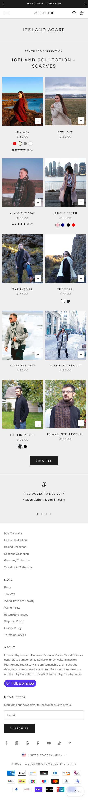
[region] (44, 494)
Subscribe (19, 728)
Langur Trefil (65, 213)
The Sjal (22, 131)
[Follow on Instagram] (17, 743)
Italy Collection (13, 533)
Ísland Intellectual (65, 434)
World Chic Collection (18, 567)
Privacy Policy (12, 628)
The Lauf (65, 131)
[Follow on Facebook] (6, 743)
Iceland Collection (15, 540)
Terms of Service (15, 635)
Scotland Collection (16, 554)
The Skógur (22, 289)
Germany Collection (17, 560)
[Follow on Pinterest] (38, 743)
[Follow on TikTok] (59, 743)
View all (44, 460)
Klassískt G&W (22, 365)
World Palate (12, 607)
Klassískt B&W (22, 213)
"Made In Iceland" (65, 365)
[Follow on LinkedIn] (70, 743)
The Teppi (65, 289)
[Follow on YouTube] (49, 743)
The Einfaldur (22, 434)
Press (7, 587)
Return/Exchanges (16, 614)
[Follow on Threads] (27, 743)
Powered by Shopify (60, 763)
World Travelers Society (19, 601)
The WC (9, 594)
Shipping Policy (14, 621)
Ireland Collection (15, 547)
